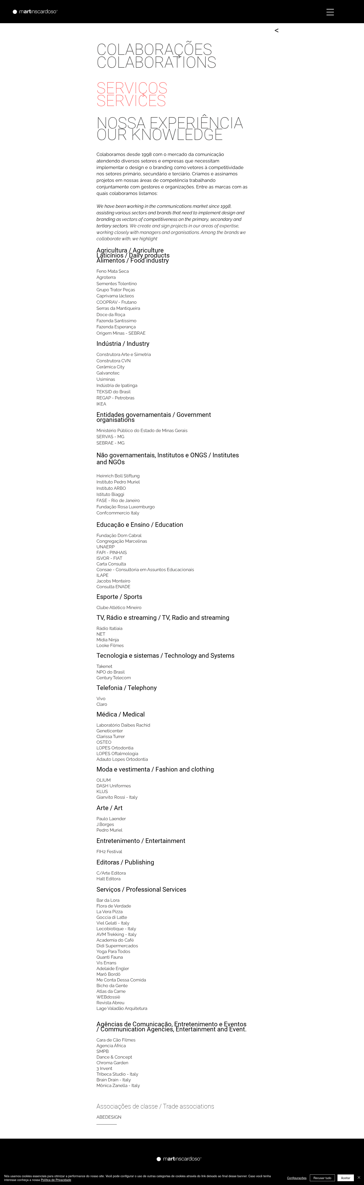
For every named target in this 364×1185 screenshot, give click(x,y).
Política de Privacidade (56, 1180)
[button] (330, 12)
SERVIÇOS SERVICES (131, 94)
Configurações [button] (296, 1178)
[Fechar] (358, 1178)
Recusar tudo (322, 1178)
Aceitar (345, 1178)
